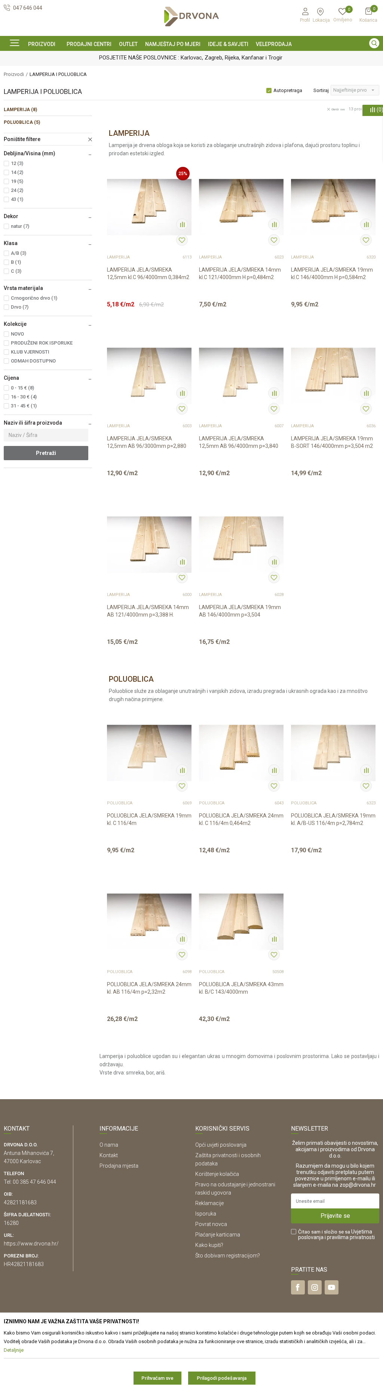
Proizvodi (14, 74)
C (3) (16, 271)
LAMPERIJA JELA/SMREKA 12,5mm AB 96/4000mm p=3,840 (238, 442)
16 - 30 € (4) (24, 397)
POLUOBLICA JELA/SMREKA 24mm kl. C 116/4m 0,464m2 (241, 819)
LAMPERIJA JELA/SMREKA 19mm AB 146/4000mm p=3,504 (240, 611)
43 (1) (17, 199)
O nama (108, 1145)
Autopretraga (287, 90)
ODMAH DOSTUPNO (33, 361)
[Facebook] (298, 1287)
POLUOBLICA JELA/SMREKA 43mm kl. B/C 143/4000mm (241, 988)
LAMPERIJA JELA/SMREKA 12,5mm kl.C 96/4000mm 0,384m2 (148, 273)
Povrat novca (211, 1224)
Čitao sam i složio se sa (336, 1234)
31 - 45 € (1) (24, 406)
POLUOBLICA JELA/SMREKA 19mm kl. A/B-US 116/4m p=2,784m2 (333, 819)
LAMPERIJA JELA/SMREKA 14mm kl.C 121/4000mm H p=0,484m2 (240, 273)
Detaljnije (145, 308)
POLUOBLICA (22, 122)
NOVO (17, 334)
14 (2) (17, 172)
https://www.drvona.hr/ (31, 1244)
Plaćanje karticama (217, 1235)
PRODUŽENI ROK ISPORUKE (42, 343)
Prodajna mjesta (118, 1166)
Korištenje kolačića (217, 1174)
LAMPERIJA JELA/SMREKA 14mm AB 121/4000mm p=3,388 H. (148, 611)
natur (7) (20, 226)
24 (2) (17, 190)
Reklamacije (209, 1203)
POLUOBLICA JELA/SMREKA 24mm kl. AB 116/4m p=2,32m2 (149, 988)
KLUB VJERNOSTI (30, 352)
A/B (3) (18, 253)
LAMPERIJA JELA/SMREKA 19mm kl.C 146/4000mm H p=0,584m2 (332, 273)
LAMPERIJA (20, 109)
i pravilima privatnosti (350, 1237)
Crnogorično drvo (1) (34, 298)
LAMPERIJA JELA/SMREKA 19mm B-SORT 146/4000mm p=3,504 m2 (332, 442)
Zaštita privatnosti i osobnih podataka (228, 1159)
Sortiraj (321, 90)
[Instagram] (315, 1287)
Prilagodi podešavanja (221, 1378)
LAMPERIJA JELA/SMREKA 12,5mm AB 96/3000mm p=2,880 (146, 442)
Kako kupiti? (209, 1245)
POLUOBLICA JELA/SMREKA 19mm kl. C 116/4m (149, 819)
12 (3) (17, 163)
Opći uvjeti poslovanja (220, 1145)
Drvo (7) (19, 307)
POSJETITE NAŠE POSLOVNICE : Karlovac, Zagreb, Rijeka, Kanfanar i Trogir (154, 57)
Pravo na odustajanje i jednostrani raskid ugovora (235, 1188)
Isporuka (205, 1214)
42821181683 (20, 1202)
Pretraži (46, 453)
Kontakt (108, 1155)
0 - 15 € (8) (22, 388)
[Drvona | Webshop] (191, 16)
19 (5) (17, 181)
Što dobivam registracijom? (227, 1256)
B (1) (16, 262)
